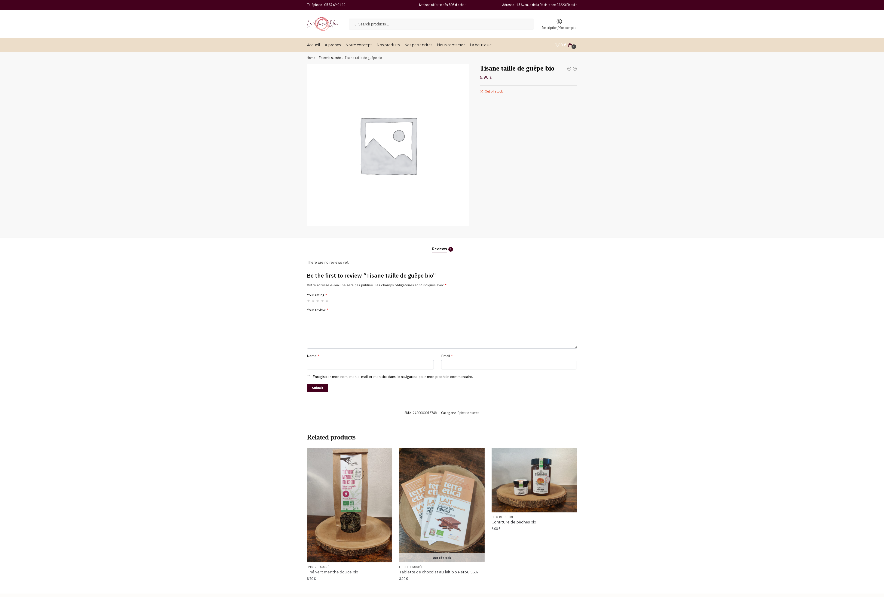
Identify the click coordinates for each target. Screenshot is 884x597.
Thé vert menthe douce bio (332, 572)
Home (311, 58)
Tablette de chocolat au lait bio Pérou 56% (438, 572)
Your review (317, 310)
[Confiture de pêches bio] (534, 480)
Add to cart (349, 588)
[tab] (442, 245)
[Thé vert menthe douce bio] (349, 505)
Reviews (439, 249)
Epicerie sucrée (330, 58)
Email (447, 356)
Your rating (317, 295)
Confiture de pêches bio (514, 522)
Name (313, 356)
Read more (442, 588)
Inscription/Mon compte (559, 28)
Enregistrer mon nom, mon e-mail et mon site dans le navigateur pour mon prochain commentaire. (393, 376)
